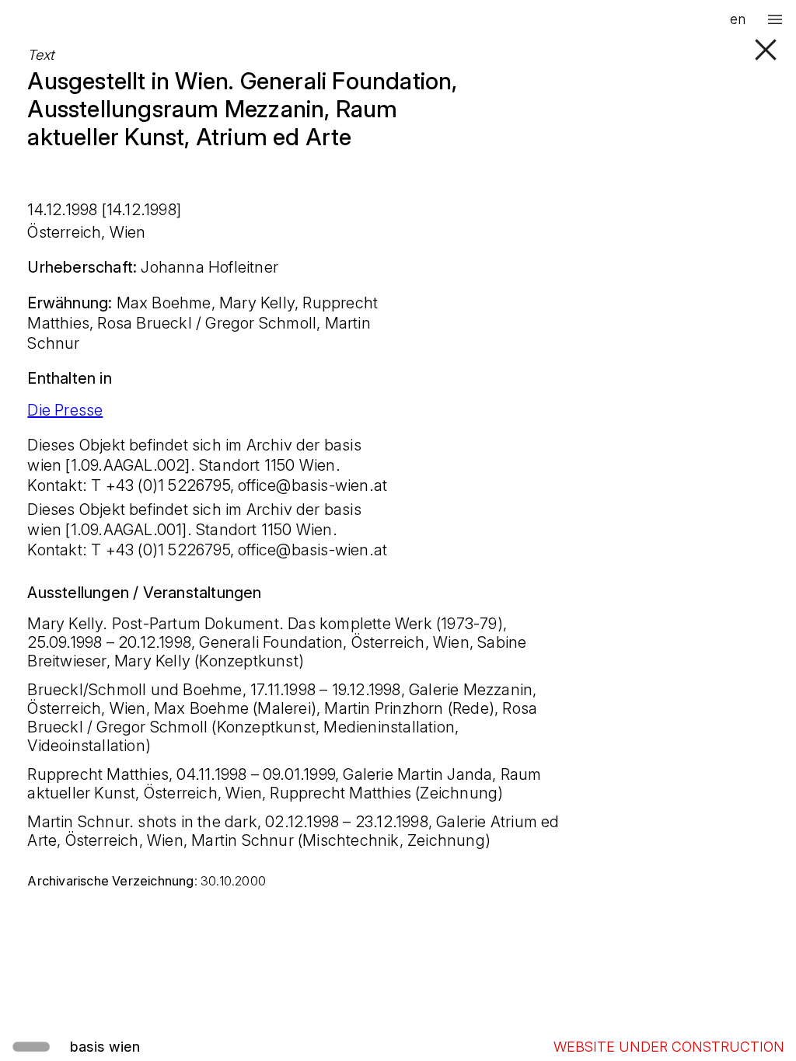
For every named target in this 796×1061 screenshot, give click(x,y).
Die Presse (65, 410)
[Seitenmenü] (775, 19)
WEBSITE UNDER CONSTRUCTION (668, 1046)
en (737, 19)
